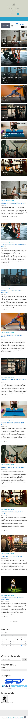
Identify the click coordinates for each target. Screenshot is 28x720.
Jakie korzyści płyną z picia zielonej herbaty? (12, 41)
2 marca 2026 (5, 117)
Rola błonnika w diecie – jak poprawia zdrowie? (21, 24)
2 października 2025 (5, 601)
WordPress (10, 717)
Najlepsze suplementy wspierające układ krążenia (13, 133)
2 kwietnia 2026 (6, 98)
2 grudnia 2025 (5, 172)
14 (13, 621)
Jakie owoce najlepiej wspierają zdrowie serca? (12, 115)
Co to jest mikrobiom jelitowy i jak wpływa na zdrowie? (12, 59)
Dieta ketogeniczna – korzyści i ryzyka (11, 556)
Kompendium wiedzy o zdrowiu (20, 31)
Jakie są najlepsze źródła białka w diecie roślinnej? (13, 170)
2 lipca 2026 (5, 43)
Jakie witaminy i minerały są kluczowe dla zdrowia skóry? (12, 598)
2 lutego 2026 (5, 135)
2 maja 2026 (5, 80)
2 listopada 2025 (5, 558)
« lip (13, 651)
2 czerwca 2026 (5, 62)
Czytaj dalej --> (5, 45)
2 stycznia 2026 (6, 154)
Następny (16, 621)
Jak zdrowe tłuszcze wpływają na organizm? (12, 152)
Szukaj (24, 659)
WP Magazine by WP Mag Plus (19, 717)
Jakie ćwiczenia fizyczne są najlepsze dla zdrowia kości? (13, 78)
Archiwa (3, 667)
